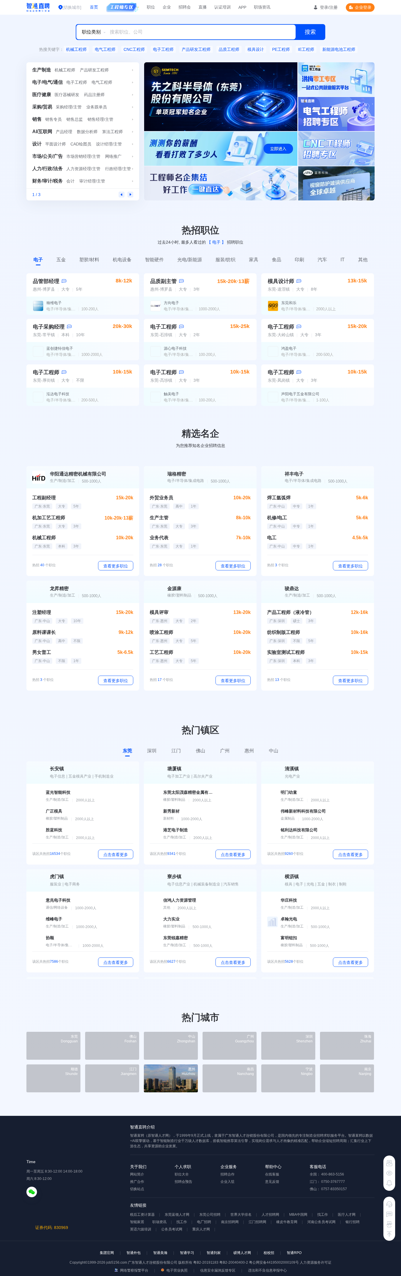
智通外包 (134, 1253)
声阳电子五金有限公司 (300, 394)
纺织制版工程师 (283, 632)
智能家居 (137, 1222)
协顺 (50, 937)
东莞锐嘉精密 (175, 937)
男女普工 (41, 652)
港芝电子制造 (175, 830)
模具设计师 (281, 281)
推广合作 (137, 1182)
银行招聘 (353, 1222)
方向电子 (171, 303)
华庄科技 (289, 900)
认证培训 (222, 7)
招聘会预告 (183, 1182)
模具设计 (255, 49)
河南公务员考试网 (321, 1222)
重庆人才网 (201, 1229)
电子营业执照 (177, 1270)
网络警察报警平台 (133, 1270)
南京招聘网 (230, 1222)
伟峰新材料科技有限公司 (303, 811)
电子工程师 (163, 49)
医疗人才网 (346, 1215)
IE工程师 (306, 49)
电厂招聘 (204, 1222)
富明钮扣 (289, 937)
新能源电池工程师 (338, 49)
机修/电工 (277, 517)
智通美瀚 (160, 1253)
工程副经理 (44, 497)
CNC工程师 (134, 49)
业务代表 (159, 537)
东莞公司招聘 (209, 1215)
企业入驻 (227, 1182)
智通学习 (187, 1253)
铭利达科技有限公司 (299, 830)
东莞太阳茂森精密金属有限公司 (188, 792)
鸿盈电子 (288, 348)
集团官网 (107, 1253)
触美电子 (171, 394)
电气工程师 (105, 49)
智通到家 (214, 1253)
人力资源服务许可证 (315, 1262)
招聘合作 (227, 1174)
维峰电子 (54, 919)
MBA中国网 (298, 1215)
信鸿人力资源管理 (179, 900)
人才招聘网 (270, 1215)
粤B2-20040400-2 (233, 1262)
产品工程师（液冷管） (290, 612)
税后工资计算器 (142, 1215)
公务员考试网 (171, 1229)
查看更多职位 (115, 566)
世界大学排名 (241, 1215)
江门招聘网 (257, 1222)
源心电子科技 (175, 348)
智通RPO (294, 1253)
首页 (94, 7)
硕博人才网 (242, 1253)
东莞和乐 (288, 303)
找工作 (322, 1215)
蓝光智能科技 (58, 792)
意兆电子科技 (58, 900)
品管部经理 (46, 281)
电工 (272, 537)
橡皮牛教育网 (286, 1222)
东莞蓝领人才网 (177, 1215)
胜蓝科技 (54, 830)
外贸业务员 (161, 497)
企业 (167, 7)
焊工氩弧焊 (279, 497)
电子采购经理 (49, 327)
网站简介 (137, 1174)
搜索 (310, 32)
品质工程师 (229, 49)
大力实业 (171, 919)
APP (242, 7)
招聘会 (184, 7)
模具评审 (159, 612)
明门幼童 (289, 792)
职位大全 (182, 1174)
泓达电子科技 (57, 394)
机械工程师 (76, 49)
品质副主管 (163, 281)
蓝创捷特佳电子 (59, 348)
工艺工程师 (161, 652)
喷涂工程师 (161, 632)
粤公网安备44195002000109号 (274, 1262)
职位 (151, 7)
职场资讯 (262, 7)
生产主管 (159, 517)
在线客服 (272, 1174)
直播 (202, 7)
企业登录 (363, 7)
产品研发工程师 (196, 49)
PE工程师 (281, 49)
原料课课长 (44, 632)
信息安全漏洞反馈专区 (217, 1270)
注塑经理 (41, 612)
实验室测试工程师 (286, 652)
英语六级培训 (140, 1229)
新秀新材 (171, 811)
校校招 (269, 1253)
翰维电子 (54, 303)
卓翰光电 (289, 919)
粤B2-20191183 (206, 1262)
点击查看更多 (115, 854)
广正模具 (54, 811)
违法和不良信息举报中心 (267, 1270)
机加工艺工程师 (48, 517)
